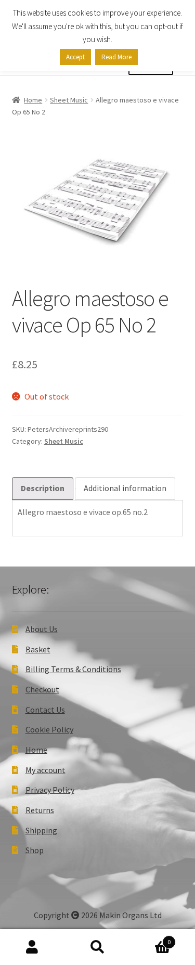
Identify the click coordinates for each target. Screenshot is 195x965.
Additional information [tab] (125, 488)
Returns (39, 810)
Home (33, 100)
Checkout (42, 689)
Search (97, 947)
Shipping (41, 830)
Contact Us (45, 709)
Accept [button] (75, 57)
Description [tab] (42, 488)
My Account (32, 947)
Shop (34, 850)
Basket (37, 649)
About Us (41, 629)
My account (45, 770)
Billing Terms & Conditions (73, 669)
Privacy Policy (49, 789)
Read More (116, 57)
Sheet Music (69, 100)
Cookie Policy (49, 729)
